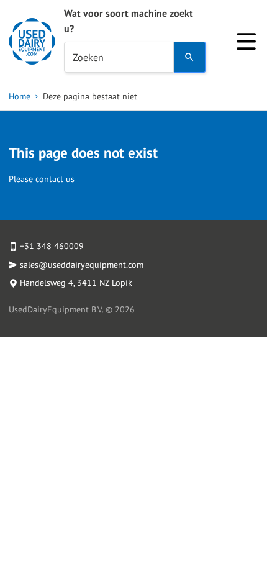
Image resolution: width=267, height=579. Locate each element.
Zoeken (88, 57)
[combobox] (119, 57)
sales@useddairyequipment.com (81, 264)
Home (19, 96)
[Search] (190, 57)
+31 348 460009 (52, 246)
